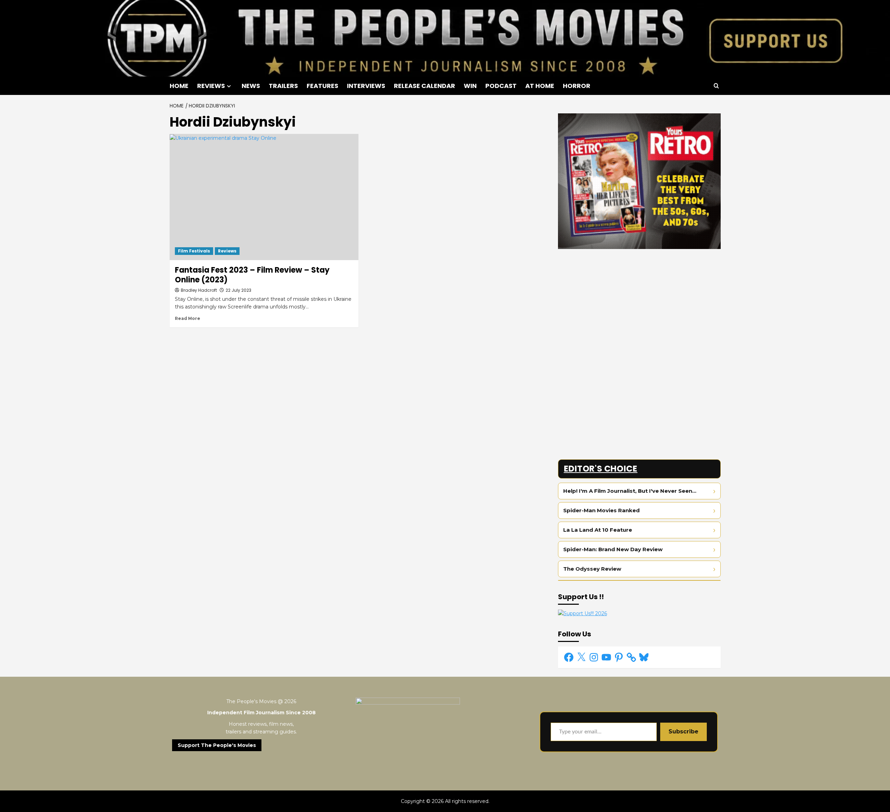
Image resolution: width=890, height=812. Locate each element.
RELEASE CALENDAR (424, 85)
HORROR (576, 85)
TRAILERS (283, 85)
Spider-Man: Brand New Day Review (613, 549)
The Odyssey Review (592, 568)
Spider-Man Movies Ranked (601, 510)
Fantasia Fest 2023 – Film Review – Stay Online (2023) (252, 275)
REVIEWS (211, 85)
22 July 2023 (238, 290)
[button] (716, 85)
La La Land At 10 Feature (597, 529)
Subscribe (683, 731)
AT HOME (539, 85)
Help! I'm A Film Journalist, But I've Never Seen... (629, 491)
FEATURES (322, 85)
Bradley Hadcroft (199, 290)
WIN (470, 85)
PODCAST (501, 85)
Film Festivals (194, 251)
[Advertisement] (639, 303)
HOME (179, 85)
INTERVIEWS (366, 85)
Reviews (227, 251)
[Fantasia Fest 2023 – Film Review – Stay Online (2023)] (264, 197)
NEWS (251, 85)
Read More (187, 318)
